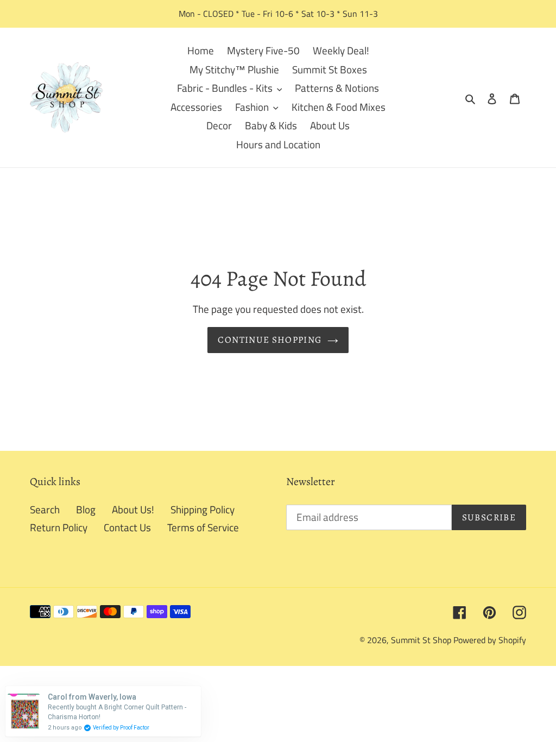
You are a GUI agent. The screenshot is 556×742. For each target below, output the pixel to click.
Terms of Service (203, 527)
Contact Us (127, 527)
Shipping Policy (202, 509)
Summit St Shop (421, 639)
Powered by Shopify (489, 639)
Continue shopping (269, 340)
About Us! (133, 509)
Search (45, 509)
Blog (86, 509)
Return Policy (58, 527)
